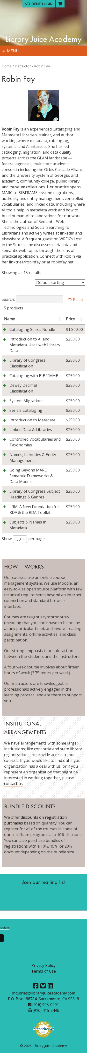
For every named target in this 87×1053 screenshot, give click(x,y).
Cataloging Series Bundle (32, 329)
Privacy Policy (43, 965)
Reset (78, 299)
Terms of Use (43, 971)
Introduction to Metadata (32, 420)
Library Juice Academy (43, 39)
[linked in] (50, 985)
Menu (13, 50)
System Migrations (26, 400)
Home (7, 66)
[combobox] (20, 539)
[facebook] (35, 985)
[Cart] (60, 3)
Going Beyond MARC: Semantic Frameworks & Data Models (31, 475)
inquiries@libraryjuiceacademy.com (43, 993)
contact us (13, 783)
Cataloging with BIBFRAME (33, 375)
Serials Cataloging (25, 410)
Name (9, 318)
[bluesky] (43, 985)
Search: (8, 299)
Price (70, 318)
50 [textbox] (18, 539)
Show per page (23, 539)
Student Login (38, 3)
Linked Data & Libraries (30, 429)
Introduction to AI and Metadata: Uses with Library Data (34, 344)
